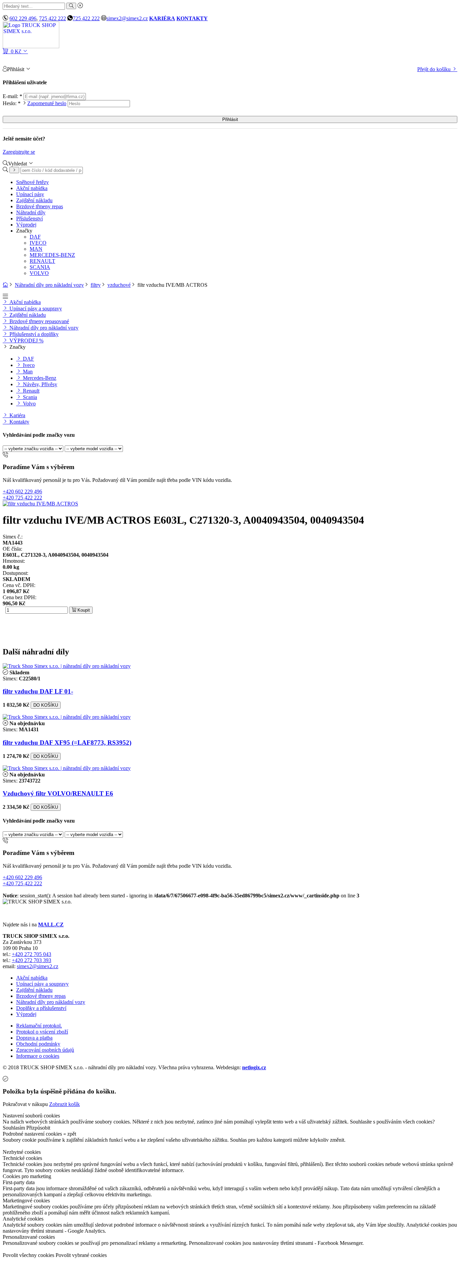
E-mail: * (13, 96)
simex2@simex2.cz (127, 18)
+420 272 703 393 (31, 960)
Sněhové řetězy (32, 182)
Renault (30, 391)
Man (27, 371)
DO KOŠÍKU (45, 705)
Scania (29, 397)
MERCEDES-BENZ (52, 255)
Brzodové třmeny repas (41, 996)
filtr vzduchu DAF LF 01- (38, 691)
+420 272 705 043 (31, 954)
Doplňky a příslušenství (41, 1008)
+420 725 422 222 (22, 497)
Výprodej (26, 224)
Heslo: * (34, 103)
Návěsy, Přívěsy (39, 384)
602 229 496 (22, 18)
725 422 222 (52, 18)
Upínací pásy (30, 194)
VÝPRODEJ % (25, 340)
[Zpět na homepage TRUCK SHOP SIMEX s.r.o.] (31, 46)
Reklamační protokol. (39, 1025)
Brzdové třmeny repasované (38, 321)
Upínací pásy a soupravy (35, 308)
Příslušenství (29, 218)
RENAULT (42, 261)
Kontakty (18, 422)
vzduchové (119, 285)
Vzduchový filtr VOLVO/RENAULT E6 (58, 793)
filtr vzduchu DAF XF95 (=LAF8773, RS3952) (67, 742)
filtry (96, 285)
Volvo (29, 403)
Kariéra (16, 415)
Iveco (28, 365)
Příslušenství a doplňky (33, 334)
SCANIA (40, 267)
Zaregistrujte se (19, 152)
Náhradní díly (30, 212)
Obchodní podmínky (38, 1044)
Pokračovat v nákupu (25, 1104)
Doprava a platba (34, 1038)
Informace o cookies (37, 1056)
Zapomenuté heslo (46, 103)
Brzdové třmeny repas (39, 206)
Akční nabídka (31, 188)
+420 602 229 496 (22, 491)
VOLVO (39, 273)
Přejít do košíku (434, 69)
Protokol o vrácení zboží (42, 1032)
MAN (36, 249)
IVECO (38, 243)
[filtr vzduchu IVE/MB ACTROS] (40, 503)
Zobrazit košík (64, 1104)
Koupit (83, 610)
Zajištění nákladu (34, 200)
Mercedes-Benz (39, 378)
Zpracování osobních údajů (45, 1050)
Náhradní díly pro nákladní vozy (49, 285)
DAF (35, 237)
